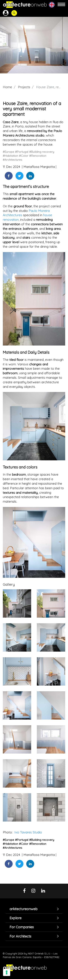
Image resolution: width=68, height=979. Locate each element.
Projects (24, 87)
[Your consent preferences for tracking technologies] (6, 972)
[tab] (34, 909)
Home (7, 87)
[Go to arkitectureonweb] (25, 4)
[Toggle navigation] (61, 4)
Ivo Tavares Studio (27, 832)
